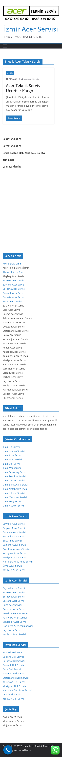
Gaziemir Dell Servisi (14, 673)
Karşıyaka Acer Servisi (15, 617)
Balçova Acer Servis (13, 280)
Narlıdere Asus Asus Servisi (18, 561)
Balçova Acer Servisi (14, 592)
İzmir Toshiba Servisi (14, 476)
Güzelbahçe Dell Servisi (16, 677)
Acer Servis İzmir (12, 263)
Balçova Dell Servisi (13, 656)
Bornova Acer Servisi (14, 288)
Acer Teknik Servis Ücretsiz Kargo (23, 88)
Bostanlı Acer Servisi (14, 293)
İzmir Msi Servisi (12, 468)
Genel (10, 73)
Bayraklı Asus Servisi (14, 523)
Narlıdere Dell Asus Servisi (17, 690)
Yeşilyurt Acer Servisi (14, 634)
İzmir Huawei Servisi (14, 505)
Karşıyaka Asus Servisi (15, 553)
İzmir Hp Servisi (11, 446)
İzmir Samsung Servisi (15, 472)
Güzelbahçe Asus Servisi (16, 549)
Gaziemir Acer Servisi (14, 609)
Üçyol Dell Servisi (12, 694)
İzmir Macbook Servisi (15, 497)
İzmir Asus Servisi (12, 455)
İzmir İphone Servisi (14, 493)
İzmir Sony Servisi (12, 501)
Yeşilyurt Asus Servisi (14, 570)
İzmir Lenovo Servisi (14, 451)
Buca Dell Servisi (12, 669)
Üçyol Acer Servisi (12, 630)
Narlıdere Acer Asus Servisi (18, 626)
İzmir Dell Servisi (12, 463)
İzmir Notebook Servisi (15, 488)
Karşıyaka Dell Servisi (14, 682)
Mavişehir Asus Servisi (15, 557)
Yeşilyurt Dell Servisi (14, 698)
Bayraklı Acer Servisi (14, 588)
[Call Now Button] (7, 749)
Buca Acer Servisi (12, 301)
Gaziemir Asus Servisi (14, 544)
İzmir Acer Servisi (31, 29)
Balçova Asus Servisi (14, 528)
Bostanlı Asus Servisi (14, 536)
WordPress (25, 750)
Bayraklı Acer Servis (13, 284)
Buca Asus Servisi (12, 540)
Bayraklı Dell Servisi (13, 652)
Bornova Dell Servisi (14, 660)
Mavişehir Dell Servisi (14, 686)
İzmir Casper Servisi (14, 480)
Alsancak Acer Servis (14, 272)
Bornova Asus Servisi (14, 532)
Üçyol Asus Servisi (12, 565)
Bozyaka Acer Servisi (14, 297)
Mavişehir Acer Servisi (15, 621)
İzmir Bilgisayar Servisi (15, 484)
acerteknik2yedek (32, 79)
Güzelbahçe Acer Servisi (16, 613)
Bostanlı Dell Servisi (13, 665)
